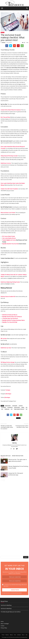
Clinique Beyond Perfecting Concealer (9, 155)
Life (26, 634)
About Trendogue (5, 623)
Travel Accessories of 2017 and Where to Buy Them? (21, 426)
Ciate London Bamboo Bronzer (9, 238)
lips (26, 407)
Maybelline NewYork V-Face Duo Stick (10, 243)
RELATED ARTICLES (6, 455)
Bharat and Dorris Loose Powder (8, 212)
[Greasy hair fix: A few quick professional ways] (4, 474)
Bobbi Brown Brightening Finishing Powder (10, 282)
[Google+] (14, 449)
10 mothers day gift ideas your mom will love (10, 611)
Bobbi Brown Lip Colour (6, 347)
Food (15, 634)
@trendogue (8, 393)
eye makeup (3, 407)
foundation (10, 407)
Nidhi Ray (3, 42)
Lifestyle (19, 634)
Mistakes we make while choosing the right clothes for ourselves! (7, 427)
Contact (2, 625)
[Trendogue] (14, 3)
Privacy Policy (4, 628)
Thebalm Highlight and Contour (9, 240)
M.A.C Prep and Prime (5, 117)
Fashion (7, 634)
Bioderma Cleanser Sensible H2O (8, 296)
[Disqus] (14, 501)
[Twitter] (17, 449)
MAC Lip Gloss (4, 338)
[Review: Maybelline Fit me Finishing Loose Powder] (4, 467)
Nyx (11, 409)
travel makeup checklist (19, 409)
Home (2, 621)
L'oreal (22, 407)
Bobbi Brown (8, 405)
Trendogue (7, 390)
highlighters (17, 407)
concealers (14, 405)
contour (21, 405)
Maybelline (7, 409)
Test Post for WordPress (6, 605)
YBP (26, 409)
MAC (2, 409)
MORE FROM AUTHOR (17, 455)
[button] (27, 8)
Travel (3, 634)
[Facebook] (11, 449)
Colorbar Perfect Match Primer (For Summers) (11, 109)
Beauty (2, 32)
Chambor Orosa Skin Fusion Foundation (9, 188)
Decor (23, 634)
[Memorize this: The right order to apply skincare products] (4, 461)
